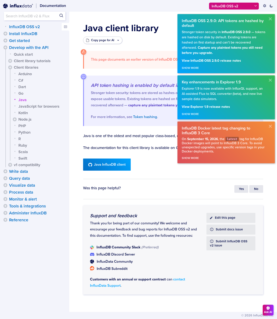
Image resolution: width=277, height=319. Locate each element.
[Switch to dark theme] (271, 6)
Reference (18, 220)
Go (20, 93)
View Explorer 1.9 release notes (206, 107)
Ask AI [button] (268, 312)
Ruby (22, 145)
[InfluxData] (18, 6)
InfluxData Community (115, 261)
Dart (22, 86)
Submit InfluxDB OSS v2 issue (228, 243)
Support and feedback (113, 216)
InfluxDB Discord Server (116, 254)
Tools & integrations (27, 206)
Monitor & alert (23, 199)
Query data (19, 178)
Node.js (25, 119)
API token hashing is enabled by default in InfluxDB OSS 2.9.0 (156, 85)
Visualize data (22, 185)
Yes (241, 189)
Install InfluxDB (23, 33)
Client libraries (26, 67)
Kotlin (23, 112)
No (256, 189)
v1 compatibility (27, 164)
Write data (18, 171)
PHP (22, 125)
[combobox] (34, 16)
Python (24, 132)
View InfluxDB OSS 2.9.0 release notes (211, 61)
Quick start (23, 54)
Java (22, 99)
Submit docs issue (229, 229)
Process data (21, 192)
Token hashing (145, 117)
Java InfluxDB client (110, 164)
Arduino (25, 73)
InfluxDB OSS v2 (24, 26)
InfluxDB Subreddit (112, 269)
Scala (23, 151)
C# (20, 80)
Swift (22, 158)
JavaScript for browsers (39, 106)
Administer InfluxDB (28, 213)
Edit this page (225, 218)
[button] (5, 34)
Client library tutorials (32, 60)
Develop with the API (28, 47)
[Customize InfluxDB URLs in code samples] (264, 6)
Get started (19, 40)
